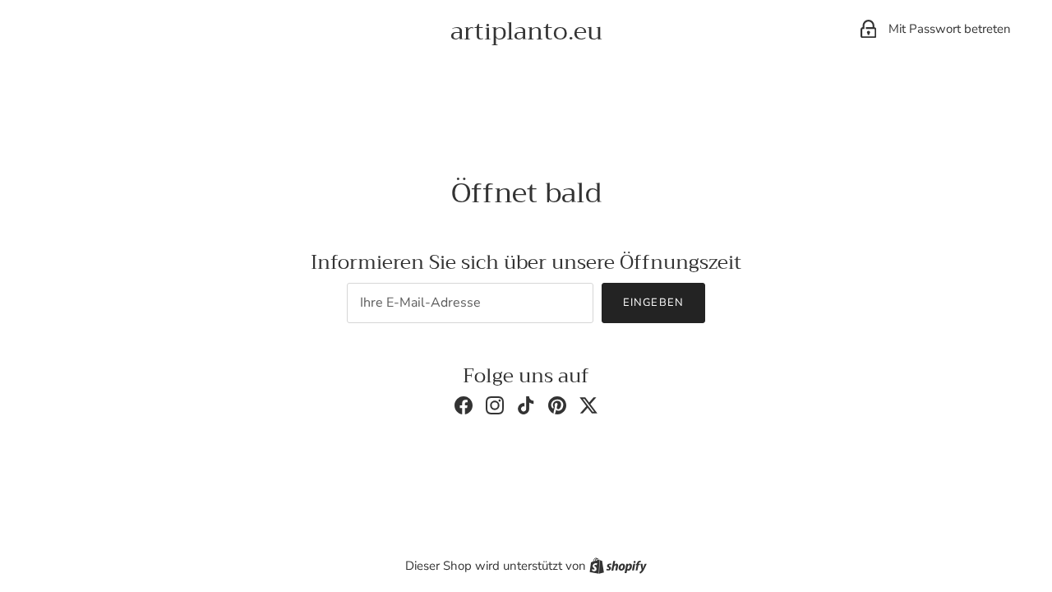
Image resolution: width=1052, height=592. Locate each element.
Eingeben (653, 302)
